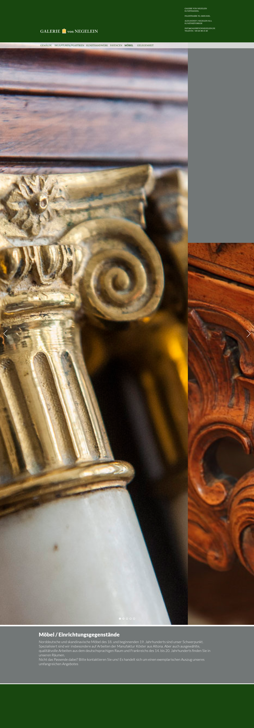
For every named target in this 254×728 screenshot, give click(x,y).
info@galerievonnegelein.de (200, 28)
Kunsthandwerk (97, 45)
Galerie (188, 8)
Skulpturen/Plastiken (69, 45)
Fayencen (116, 45)
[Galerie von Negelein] (69, 30)
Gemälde (46, 45)
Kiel (208, 16)
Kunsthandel (192, 11)
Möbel (130, 45)
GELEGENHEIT (145, 45)
